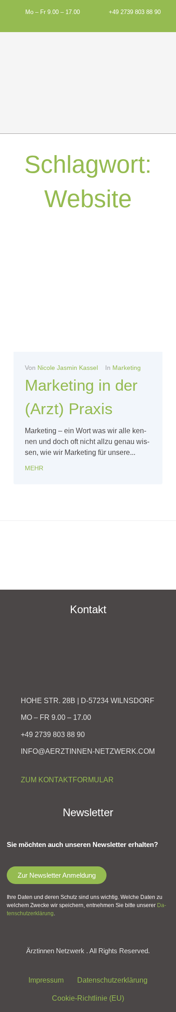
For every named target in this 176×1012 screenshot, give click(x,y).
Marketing (126, 367)
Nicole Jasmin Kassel (67, 367)
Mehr (34, 468)
